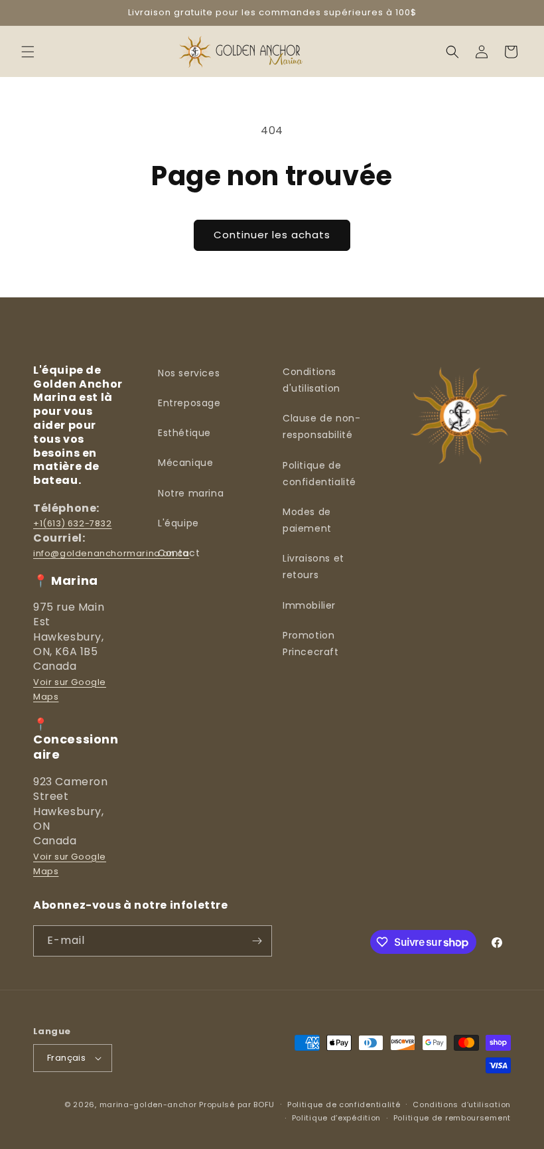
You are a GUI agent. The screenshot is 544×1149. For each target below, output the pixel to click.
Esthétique (184, 432)
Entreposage (189, 403)
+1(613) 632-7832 (72, 523)
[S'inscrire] (256, 941)
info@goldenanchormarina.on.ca (111, 553)
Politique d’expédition (336, 1117)
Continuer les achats (272, 235)
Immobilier (309, 605)
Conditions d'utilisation (311, 380)
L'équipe (178, 523)
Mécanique (185, 462)
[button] (27, 51)
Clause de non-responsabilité (321, 426)
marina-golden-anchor (148, 1104)
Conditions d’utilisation (462, 1104)
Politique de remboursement (452, 1117)
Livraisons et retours (313, 566)
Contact (179, 553)
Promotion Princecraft (311, 643)
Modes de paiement (307, 520)
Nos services (189, 373)
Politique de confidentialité (319, 474)
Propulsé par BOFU (237, 1104)
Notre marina (191, 493)
